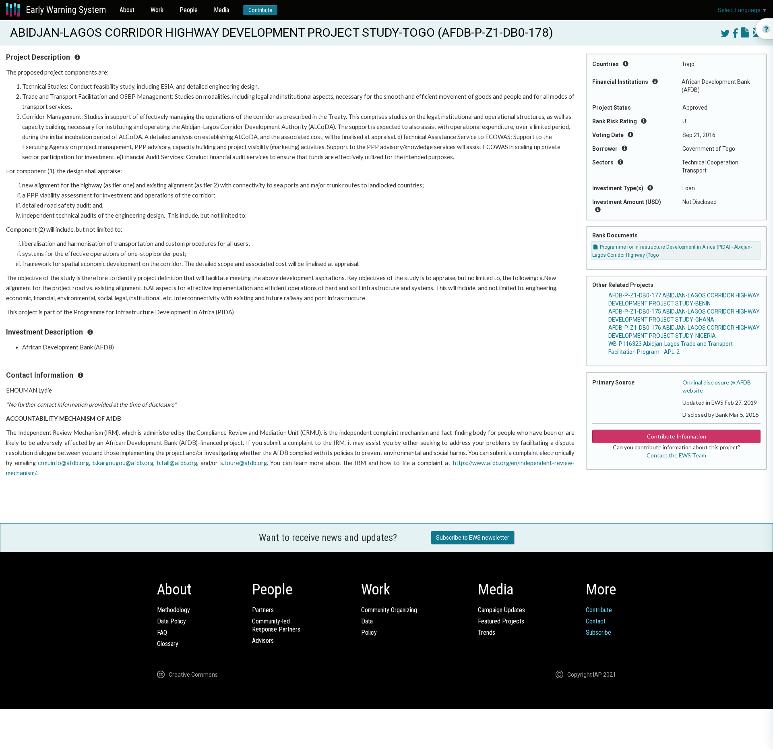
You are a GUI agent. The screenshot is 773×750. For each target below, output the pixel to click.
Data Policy (171, 621)
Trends (486, 632)
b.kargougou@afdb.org (123, 462)
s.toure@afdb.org (243, 462)
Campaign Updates (501, 610)
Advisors (263, 640)
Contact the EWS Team (676, 455)
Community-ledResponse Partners (276, 625)
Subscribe (598, 632)
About (127, 10)
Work (157, 10)
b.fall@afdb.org (177, 462)
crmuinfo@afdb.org (63, 462)
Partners (263, 610)
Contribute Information (676, 436)
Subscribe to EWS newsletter (472, 537)
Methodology (173, 610)
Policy (369, 632)
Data (367, 621)
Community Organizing (389, 610)
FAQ (162, 632)
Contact (596, 621)
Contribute (260, 10)
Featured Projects (501, 621)
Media (221, 10)
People (189, 10)
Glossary (167, 644)
